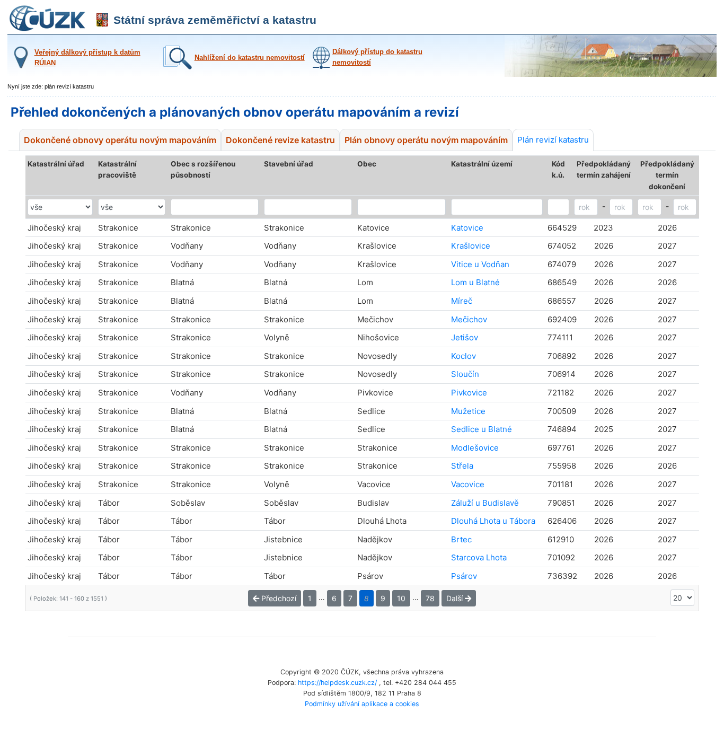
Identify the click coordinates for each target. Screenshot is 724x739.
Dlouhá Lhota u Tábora (493, 521)
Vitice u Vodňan (480, 264)
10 (401, 598)
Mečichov (469, 319)
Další (455, 598)
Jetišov (464, 337)
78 (430, 598)
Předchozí (277, 598)
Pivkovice (469, 393)
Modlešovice (475, 448)
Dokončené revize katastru (280, 140)
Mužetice (468, 411)
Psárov (464, 576)
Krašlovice (470, 246)
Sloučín (465, 374)
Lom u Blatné (475, 282)
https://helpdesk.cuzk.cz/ (337, 683)
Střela (462, 466)
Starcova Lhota (479, 557)
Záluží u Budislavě (485, 503)
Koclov (463, 356)
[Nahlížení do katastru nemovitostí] (233, 67)
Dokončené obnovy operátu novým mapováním (120, 140)
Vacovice (467, 484)
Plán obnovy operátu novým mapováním (426, 140)
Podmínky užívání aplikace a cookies (362, 704)
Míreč (461, 301)
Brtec (461, 539)
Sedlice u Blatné (481, 429)
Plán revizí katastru (553, 140)
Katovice (467, 228)
